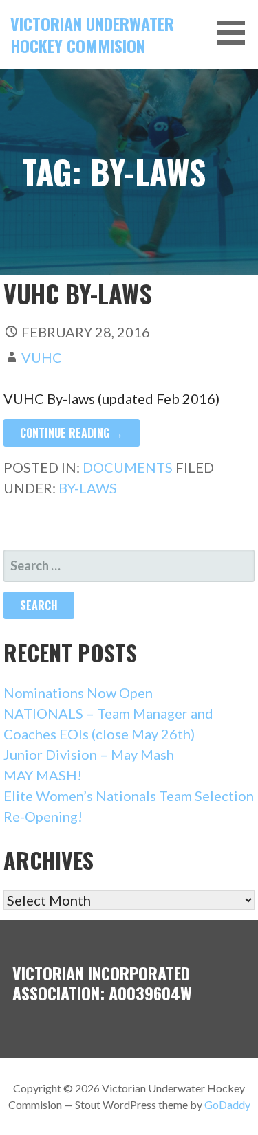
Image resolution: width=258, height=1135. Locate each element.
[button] (236, 32)
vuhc (41, 357)
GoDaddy (227, 1104)
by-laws (87, 488)
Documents (128, 467)
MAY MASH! (42, 775)
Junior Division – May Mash (88, 754)
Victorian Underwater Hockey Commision (92, 34)
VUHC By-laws (77, 293)
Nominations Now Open (78, 692)
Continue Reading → (71, 433)
